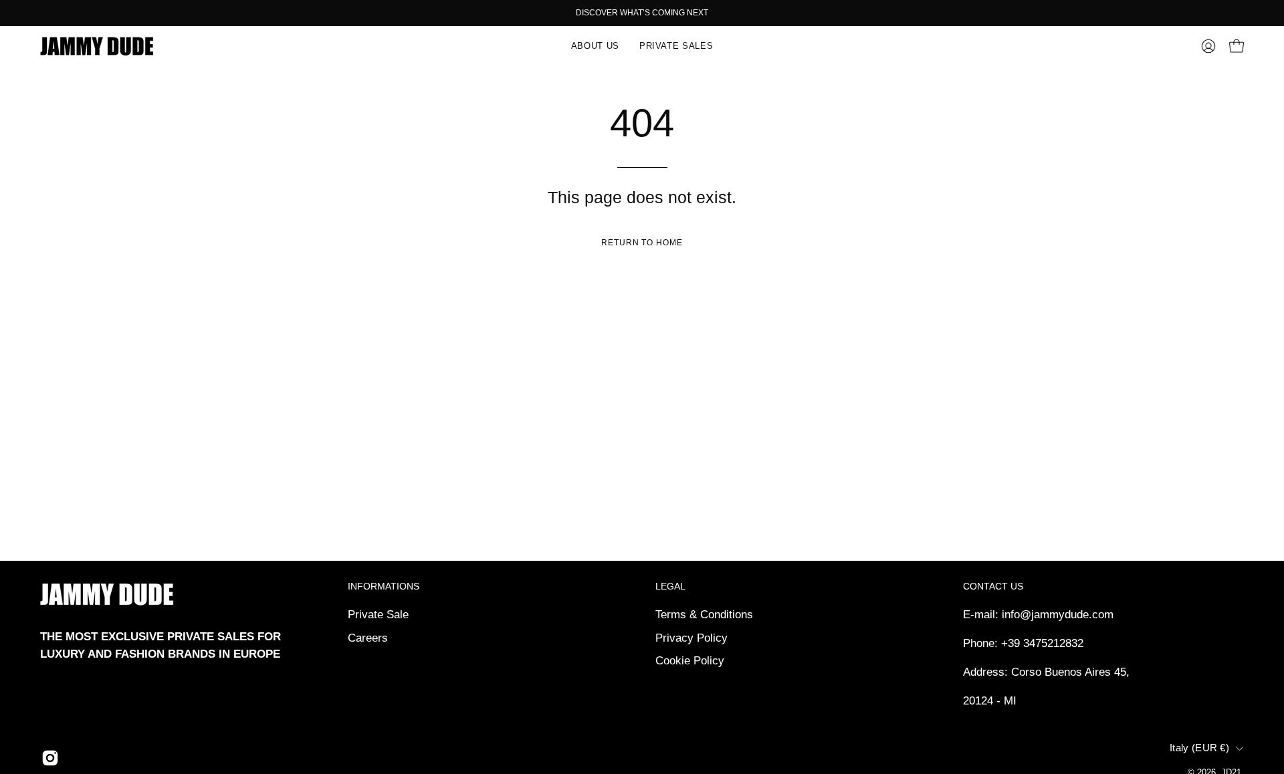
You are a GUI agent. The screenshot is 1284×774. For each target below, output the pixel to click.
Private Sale (378, 614)
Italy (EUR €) (1199, 748)
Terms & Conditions (704, 614)
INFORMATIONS (383, 586)
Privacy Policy (691, 637)
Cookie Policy (689, 660)
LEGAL (670, 586)
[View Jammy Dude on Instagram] (50, 758)
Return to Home (642, 242)
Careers (368, 637)
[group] (642, 12)
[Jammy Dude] (97, 46)
